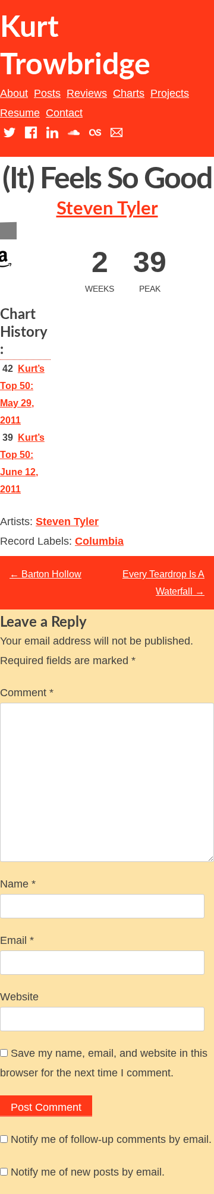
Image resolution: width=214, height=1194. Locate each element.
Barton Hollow (45, 574)
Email (17, 940)
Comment (27, 693)
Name (18, 884)
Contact (64, 113)
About (14, 93)
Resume (20, 113)
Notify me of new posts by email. (88, 1172)
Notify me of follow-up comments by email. (111, 1139)
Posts (47, 93)
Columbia (99, 541)
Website (19, 997)
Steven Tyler (107, 209)
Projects (169, 93)
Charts (128, 93)
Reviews (87, 93)
